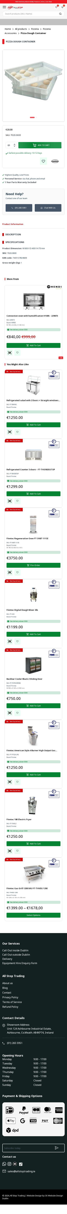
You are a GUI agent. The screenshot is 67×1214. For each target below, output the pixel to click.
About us (7, 983)
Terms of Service (12, 1002)
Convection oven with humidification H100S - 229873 (32, 315)
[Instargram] (9, 1165)
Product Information (12, 224)
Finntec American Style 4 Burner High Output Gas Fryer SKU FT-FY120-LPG (31, 750)
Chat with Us (49, 207)
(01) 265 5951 (21, 207)
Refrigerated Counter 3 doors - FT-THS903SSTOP (31, 469)
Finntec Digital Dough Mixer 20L (22, 609)
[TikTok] (20, 1165)
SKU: (8, 135)
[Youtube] (15, 1165)
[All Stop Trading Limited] (15, 7)
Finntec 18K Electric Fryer (19, 819)
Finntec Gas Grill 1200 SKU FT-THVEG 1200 (27, 888)
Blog (5, 988)
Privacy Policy (10, 997)
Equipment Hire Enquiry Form (19, 963)
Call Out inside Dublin (15, 950)
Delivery (7, 959)
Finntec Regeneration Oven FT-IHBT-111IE (27, 538)
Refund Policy (10, 1006)
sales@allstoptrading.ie (21, 1171)
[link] (43, 161)
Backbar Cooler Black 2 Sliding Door (24, 678)
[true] (4, 1165)
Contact (6, 992)
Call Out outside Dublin (16, 954)
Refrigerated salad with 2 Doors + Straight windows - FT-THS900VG (33, 400)
